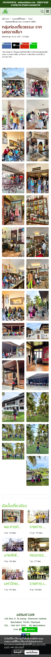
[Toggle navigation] (47, 11)
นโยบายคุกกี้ (19, 647)
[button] (41, 11)
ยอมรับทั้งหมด (32, 652)
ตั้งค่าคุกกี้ (17, 652)
